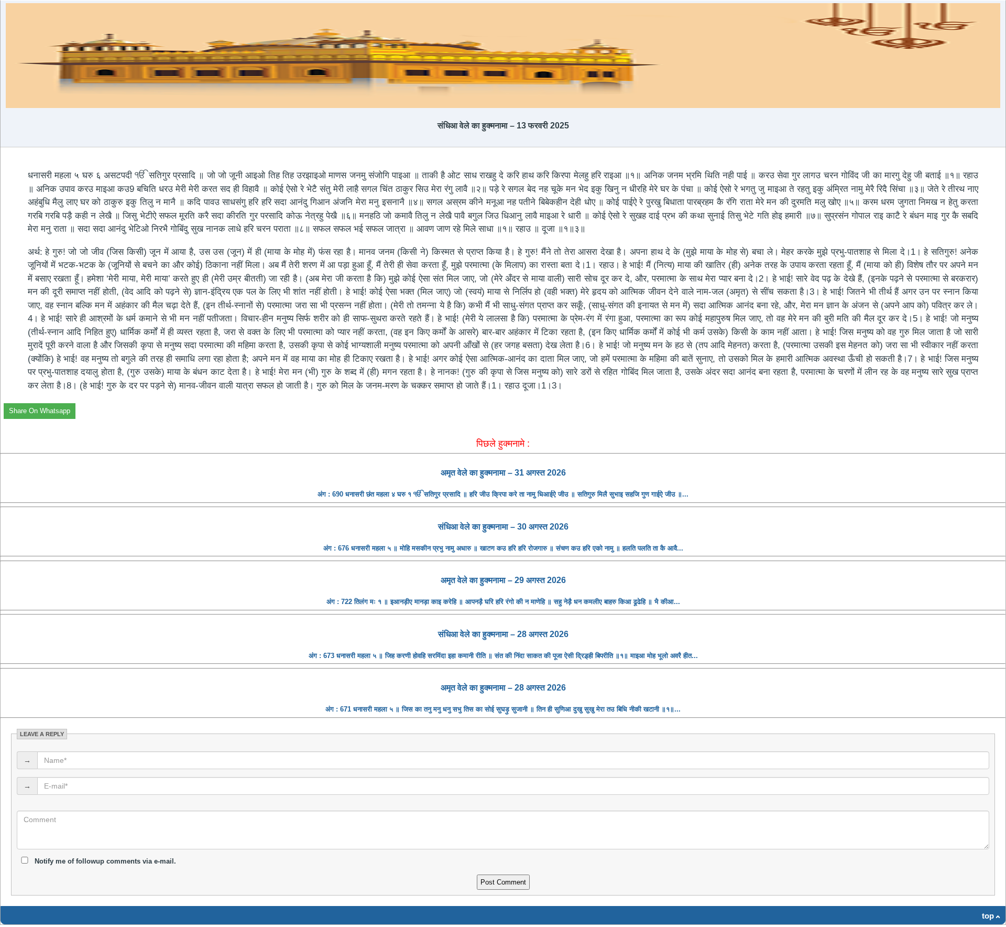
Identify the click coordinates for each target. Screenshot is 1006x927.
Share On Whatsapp (39, 411)
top (988, 915)
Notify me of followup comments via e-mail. (104, 861)
